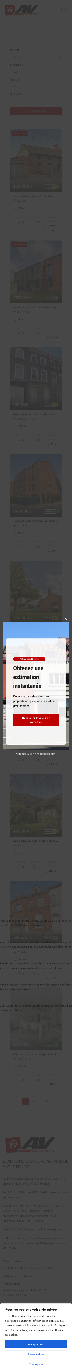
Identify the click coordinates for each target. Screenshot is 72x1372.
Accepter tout (36, 1344)
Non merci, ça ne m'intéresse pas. (36, 753)
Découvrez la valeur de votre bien (36, 720)
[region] (36, 1337)
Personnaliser (36, 1354)
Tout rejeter (36, 1364)
